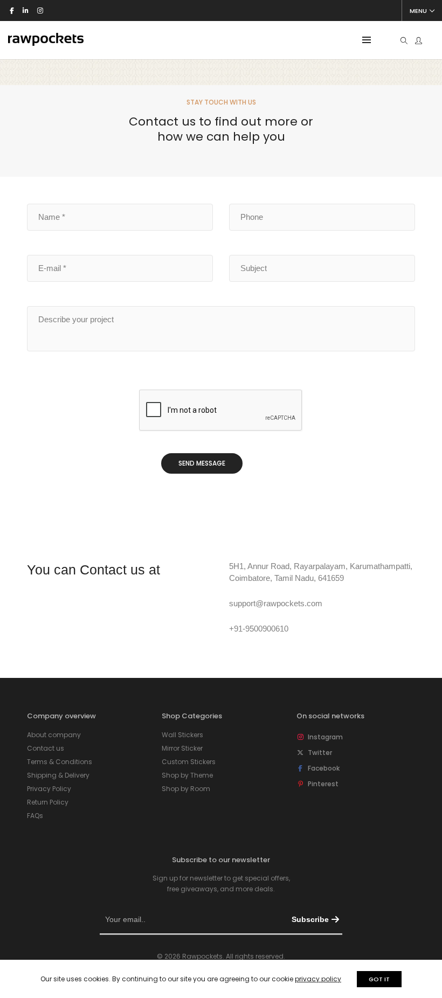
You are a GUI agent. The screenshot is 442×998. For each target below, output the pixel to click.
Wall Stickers (182, 734)
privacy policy (318, 978)
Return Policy (47, 802)
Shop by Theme (187, 775)
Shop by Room (186, 788)
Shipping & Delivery (58, 775)
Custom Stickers (189, 761)
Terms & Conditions (59, 761)
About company (54, 734)
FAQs (35, 815)
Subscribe (310, 919)
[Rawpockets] (46, 41)
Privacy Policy (49, 788)
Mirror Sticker (182, 748)
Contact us (45, 748)
